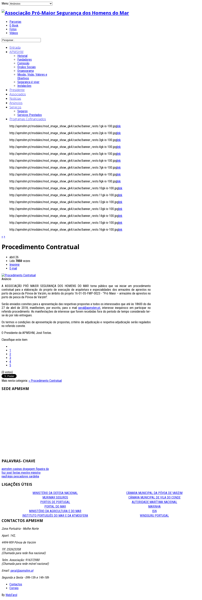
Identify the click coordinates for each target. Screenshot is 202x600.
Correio (14, 588)
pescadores (21, 476)
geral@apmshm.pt (89, 308)
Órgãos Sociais (26, 67)
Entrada (15, 47)
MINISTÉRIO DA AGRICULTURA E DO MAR (55, 511)
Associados (17, 94)
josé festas (14, 473)
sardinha (34, 476)
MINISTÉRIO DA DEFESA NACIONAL (55, 493)
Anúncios (15, 103)
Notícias (15, 98)
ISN (154, 511)
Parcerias (15, 22)
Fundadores (24, 59)
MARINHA (154, 506)
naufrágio (8, 476)
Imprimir (14, 265)
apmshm (7, 469)
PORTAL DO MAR (55, 506)
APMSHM (16, 52)
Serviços (15, 107)
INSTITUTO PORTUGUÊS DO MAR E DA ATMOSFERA (55, 515)
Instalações (24, 86)
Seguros (22, 111)
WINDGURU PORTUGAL (154, 515)
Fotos (13, 29)
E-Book (13, 25)
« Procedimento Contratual (45, 381)
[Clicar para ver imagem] (19, 275)
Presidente (17, 90)
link (119, 126)
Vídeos (13, 33)
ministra (35, 473)
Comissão (23, 63)
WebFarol (11, 595)
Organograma (25, 71)
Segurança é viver (28, 82)
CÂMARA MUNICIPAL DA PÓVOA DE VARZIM (154, 493)
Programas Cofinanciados (27, 119)
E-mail (13, 268)
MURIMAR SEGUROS (55, 497)
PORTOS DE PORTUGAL (55, 502)
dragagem (29, 469)
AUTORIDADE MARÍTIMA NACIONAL (154, 502)
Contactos (15, 584)
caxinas (18, 469)
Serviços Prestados (29, 115)
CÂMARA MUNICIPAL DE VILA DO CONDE (154, 497)
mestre (26, 473)
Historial (22, 56)
